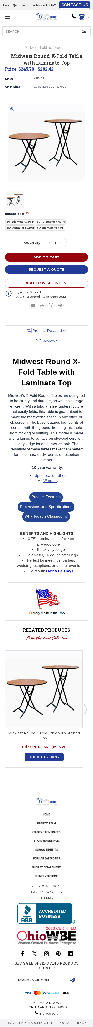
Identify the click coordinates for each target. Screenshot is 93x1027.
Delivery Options (46, 876)
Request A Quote (46, 269)
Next (85, 709)
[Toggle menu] (13, 16)
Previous (3, 709)
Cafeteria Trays (59, 571)
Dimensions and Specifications (46, 507)
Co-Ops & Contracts (46, 832)
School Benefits (46, 849)
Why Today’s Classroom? (46, 516)
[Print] (42, 305)
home (46, 814)
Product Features (46, 497)
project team (46, 823)
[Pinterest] (60, 305)
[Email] (32, 305)
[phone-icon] (74, 18)
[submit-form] (72, 980)
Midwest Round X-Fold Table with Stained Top (44, 735)
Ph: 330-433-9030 (46, 886)
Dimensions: (17, 214)
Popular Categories (46, 858)
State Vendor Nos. (47, 840)
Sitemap (46, 898)
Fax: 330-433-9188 (46, 892)
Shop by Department (46, 867)
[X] (51, 305)
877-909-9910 (49, 1013)
